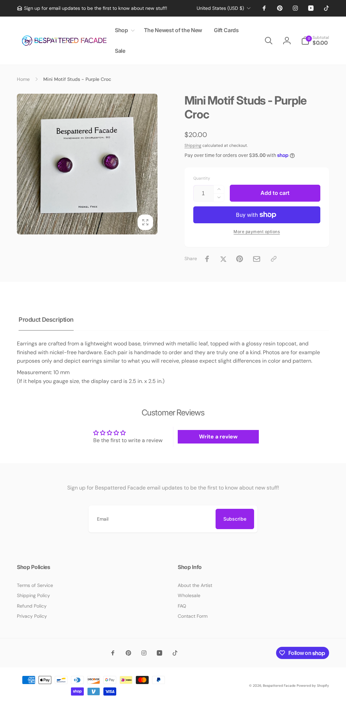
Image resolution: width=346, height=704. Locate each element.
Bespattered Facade (279, 685)
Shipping (192, 145)
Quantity (201, 178)
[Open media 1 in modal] (87, 164)
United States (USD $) (220, 8)
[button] (123, 30)
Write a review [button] (218, 436)
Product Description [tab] (46, 319)
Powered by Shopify (313, 685)
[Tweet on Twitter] (223, 258)
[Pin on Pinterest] (239, 258)
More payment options (256, 231)
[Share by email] (256, 259)
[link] (92, 8)
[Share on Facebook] (207, 258)
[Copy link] (273, 258)
